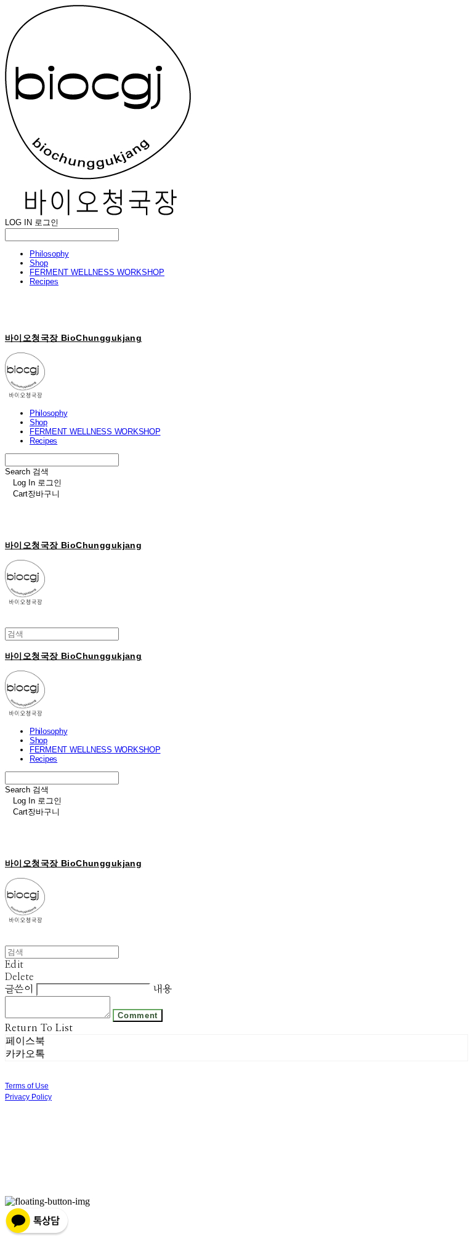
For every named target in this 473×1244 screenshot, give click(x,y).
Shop (39, 263)
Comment (138, 1015)
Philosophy (49, 253)
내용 (162, 989)
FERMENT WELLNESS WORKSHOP (97, 272)
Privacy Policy (28, 1097)
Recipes (44, 281)
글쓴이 (19, 989)
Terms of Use (27, 1086)
